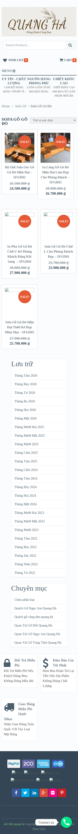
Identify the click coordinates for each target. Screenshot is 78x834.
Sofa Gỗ (20, 106)
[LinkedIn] (34, 793)
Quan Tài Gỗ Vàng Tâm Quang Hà (37, 642)
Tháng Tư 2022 (24, 572)
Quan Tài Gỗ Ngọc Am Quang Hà (37, 634)
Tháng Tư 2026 (24, 392)
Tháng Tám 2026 (25, 375)
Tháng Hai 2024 (25, 495)
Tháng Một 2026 (25, 418)
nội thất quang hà (14, 824)
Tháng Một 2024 (25, 504)
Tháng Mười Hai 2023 (29, 512)
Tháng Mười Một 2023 (29, 521)
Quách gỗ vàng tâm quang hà (33, 617)
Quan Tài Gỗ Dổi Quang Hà (33, 625)
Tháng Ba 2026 (24, 401)
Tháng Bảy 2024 (25, 487)
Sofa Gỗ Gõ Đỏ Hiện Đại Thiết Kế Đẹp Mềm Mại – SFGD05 (19, 327)
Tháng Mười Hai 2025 (29, 427)
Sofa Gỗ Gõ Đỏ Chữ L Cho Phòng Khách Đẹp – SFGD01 (58, 251)
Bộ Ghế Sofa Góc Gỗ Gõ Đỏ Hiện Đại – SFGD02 (19, 172)
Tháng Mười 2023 (26, 530)
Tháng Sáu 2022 (25, 555)
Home (6, 106)
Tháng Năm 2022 (26, 564)
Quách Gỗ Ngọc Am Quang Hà (35, 608)
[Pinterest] (62, 793)
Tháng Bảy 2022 (25, 547)
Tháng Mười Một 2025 (29, 435)
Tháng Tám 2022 (25, 538)
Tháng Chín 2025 (26, 452)
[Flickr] (53, 793)
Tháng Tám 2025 (25, 461)
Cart (68, 60)
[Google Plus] (44, 793)
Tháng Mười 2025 (26, 444)
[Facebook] (16, 793)
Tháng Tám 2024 (25, 478)
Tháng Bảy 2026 (25, 384)
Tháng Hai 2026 (25, 410)
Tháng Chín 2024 (26, 470)
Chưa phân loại (24, 599)
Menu (7, 71)
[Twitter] (25, 793)
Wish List (16, 60)
